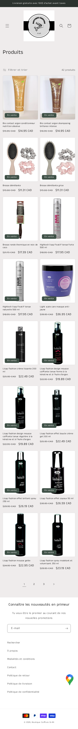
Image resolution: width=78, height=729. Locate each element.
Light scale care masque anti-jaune (55, 308)
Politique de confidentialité (23, 692)
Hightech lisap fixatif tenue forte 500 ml (57, 246)
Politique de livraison (19, 684)
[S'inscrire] (67, 628)
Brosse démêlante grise (51, 185)
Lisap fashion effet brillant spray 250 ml (19, 500)
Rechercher (13, 642)
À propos (12, 651)
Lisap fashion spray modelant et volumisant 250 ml (56, 562)
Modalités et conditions (21, 659)
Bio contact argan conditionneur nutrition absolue (19, 125)
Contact (11, 667)
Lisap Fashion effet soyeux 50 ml (56, 498)
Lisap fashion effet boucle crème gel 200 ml (56, 435)
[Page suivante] (54, 584)
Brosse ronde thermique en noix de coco (20, 246)
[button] (7, 26)
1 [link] (24, 584)
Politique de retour (18, 675)
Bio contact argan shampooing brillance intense (55, 125)
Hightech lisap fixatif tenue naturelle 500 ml (17, 308)
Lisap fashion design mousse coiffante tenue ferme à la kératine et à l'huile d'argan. (54, 371)
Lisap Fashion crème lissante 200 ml (19, 370)
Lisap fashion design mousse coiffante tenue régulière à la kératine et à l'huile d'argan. (17, 436)
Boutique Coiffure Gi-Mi (43, 722)
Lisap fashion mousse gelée (16, 560)
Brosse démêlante (12, 185)
